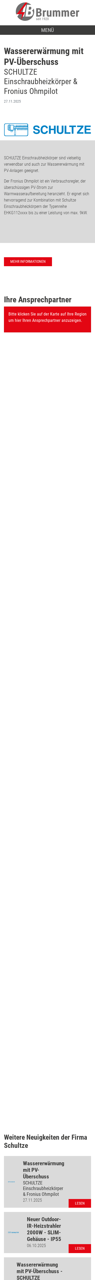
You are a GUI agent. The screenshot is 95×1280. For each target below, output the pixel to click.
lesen (80, 1203)
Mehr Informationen (28, 261)
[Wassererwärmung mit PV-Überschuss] (11, 1182)
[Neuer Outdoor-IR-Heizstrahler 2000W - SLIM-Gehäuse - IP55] (13, 1232)
